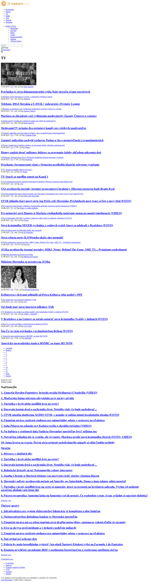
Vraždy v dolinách (30, 314)
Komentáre (10, 10)
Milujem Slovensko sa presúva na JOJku (25, 261)
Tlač (7, 18)
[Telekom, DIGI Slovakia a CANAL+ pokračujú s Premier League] (26, 97)
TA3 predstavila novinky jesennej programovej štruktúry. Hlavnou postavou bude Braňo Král (58, 188)
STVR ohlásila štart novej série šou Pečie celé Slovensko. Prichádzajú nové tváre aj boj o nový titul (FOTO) (66, 201)
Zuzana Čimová (29, 111)
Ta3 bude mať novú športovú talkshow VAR (27, 306)
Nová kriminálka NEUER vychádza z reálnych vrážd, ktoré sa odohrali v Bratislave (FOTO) (57, 225)
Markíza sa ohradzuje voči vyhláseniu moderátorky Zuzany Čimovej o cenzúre (49, 115)
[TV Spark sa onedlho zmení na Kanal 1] (16, 170)
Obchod (13, 31)
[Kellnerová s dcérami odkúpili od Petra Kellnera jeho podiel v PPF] (18, 288)
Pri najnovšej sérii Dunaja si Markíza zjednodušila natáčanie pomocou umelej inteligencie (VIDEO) (61, 213)
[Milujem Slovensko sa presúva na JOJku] (17, 255)
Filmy (12, 33)
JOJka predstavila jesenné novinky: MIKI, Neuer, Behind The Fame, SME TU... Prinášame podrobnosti (64, 249)
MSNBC (28, 338)
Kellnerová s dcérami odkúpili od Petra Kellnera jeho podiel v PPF (41, 294)
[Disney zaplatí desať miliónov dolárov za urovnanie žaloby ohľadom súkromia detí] (33, 145)
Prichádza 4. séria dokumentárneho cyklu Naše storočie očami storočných (45, 91)
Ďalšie (8, 26)
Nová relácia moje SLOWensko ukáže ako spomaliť (32, 237)
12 (7, 372)
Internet (8, 20)
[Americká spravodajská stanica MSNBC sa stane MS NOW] (24, 336)
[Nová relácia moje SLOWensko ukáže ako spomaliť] (21, 230)
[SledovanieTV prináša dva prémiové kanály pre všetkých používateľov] (28, 121)
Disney (27, 147)
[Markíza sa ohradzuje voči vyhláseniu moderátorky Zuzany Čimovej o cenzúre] (31, 109)
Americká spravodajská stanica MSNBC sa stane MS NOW (37, 343)
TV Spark (23, 172)
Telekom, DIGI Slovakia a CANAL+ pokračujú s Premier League (40, 103)
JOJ (28, 245)
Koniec (8, 376)
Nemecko (28, 160)
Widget (8, 574)
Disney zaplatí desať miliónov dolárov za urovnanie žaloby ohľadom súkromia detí (51, 152)
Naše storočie (28, 87)
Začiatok (9, 348)
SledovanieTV (28, 123)
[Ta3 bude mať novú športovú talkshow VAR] (18, 300)
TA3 (21, 184)
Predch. (8, 350)
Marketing (14, 28)
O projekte (10, 563)
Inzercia (9, 565)
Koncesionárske (16, 37)
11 (6, 370)
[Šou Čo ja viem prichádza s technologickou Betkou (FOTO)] (24, 324)
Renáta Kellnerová (32, 290)
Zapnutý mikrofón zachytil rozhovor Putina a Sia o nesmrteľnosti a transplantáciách (52, 140)
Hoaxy (8, 12)
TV (7, 14)
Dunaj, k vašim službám (29, 208)
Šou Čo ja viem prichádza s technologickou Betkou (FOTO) (37, 331)
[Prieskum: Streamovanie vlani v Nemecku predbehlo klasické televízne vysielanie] (32, 157)
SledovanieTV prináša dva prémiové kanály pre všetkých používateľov (43, 128)
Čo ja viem (27, 326)
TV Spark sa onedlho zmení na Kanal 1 (24, 176)
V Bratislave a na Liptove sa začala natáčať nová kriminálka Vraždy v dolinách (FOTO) (54, 319)
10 (7, 367)
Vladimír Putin (30, 135)
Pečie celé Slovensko (31, 196)
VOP (8, 570)
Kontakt (9, 572)
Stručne (13, 39)
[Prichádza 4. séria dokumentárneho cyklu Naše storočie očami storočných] (18, 85)
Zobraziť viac (6, 501)
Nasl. (8, 374)
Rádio (8, 16)
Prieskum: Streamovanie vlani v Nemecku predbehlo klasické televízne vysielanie (50, 164)
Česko (12, 35)
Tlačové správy (16, 41)
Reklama (9, 22)
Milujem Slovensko (30, 257)
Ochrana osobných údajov (15, 567)
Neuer (26, 220)
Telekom (26, 99)
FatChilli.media (6, 580)
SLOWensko (28, 232)
